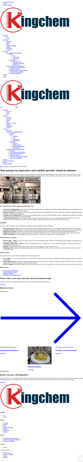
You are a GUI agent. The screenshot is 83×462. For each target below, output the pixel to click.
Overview (9, 111)
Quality (8, 124)
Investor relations (7, 5)
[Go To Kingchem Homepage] (35, 409)
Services (5, 51)
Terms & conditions (8, 454)
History (8, 120)
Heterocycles (16, 64)
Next (7, 371)
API (14, 55)
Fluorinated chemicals (18, 63)
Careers (8, 127)
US (7, 114)
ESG (7, 121)
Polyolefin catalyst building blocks (18, 70)
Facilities (5, 35)
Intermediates (16, 57)
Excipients (15, 58)
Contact (5, 74)
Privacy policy (7, 453)
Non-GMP (12, 60)
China (8, 113)
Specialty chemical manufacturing (12, 439)
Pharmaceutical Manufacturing (14, 132)
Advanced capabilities (15, 73)
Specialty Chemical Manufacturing (15, 149)
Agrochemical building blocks (17, 67)
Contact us (2, 284)
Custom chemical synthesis (17, 71)
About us (5, 40)
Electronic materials (15, 69)
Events (5, 3)
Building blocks (17, 61)
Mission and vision (11, 123)
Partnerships (9, 126)
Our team (8, 118)
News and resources (8, 2)
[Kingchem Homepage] (35, 32)
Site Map (5, 457)
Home (1, 166)
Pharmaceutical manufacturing (11, 438)
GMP (11, 54)
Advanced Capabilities (15, 158)
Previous (3, 371)
